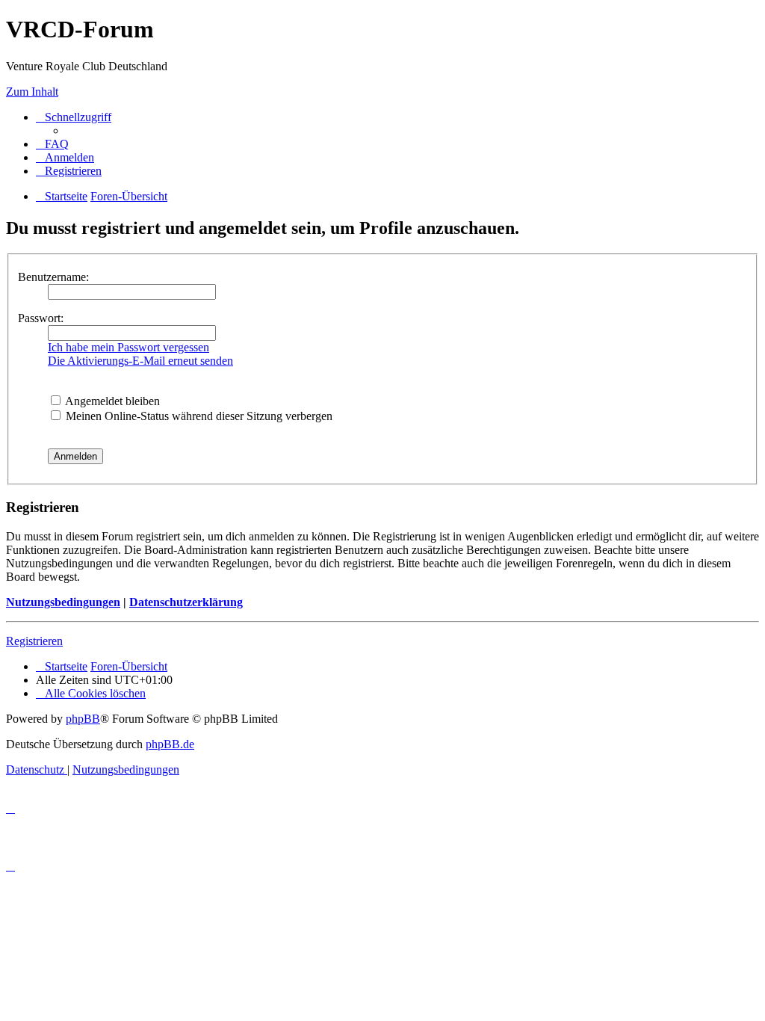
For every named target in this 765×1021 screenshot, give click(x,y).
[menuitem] (52, 144)
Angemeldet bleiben (111, 401)
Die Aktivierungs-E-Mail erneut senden (140, 360)
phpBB (83, 718)
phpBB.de (170, 744)
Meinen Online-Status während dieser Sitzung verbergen (197, 416)
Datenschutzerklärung (186, 602)
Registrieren (34, 641)
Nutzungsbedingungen (63, 602)
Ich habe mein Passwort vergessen (128, 347)
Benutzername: (53, 277)
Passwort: (41, 318)
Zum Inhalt (32, 91)
